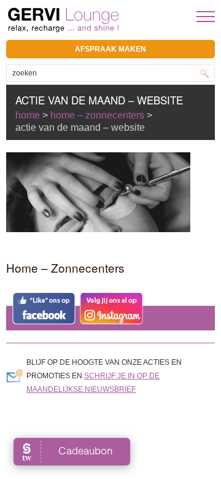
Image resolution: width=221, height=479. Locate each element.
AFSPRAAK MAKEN (110, 49)
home (27, 115)
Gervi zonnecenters (94, 20)
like (44, 308)
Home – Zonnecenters (97, 115)
